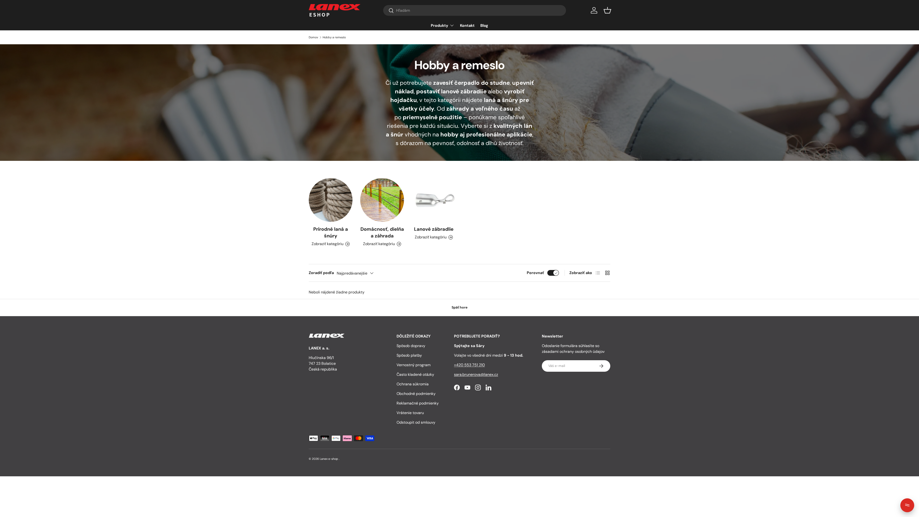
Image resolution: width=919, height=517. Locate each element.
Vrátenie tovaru (410, 412)
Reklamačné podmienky (418, 403)
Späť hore (459, 307)
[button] (607, 10)
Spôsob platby (409, 355)
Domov (313, 37)
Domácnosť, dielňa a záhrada (382, 232)
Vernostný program (414, 364)
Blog (484, 25)
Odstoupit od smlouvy (416, 422)
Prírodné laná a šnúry (330, 232)
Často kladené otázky (415, 374)
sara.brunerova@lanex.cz (476, 374)
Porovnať (535, 272)
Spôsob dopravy (411, 345)
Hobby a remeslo (334, 37)
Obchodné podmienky (416, 393)
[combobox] (474, 10)
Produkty (439, 25)
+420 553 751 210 (469, 364)
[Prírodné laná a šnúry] (331, 200)
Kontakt (467, 25)
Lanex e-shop (329, 459)
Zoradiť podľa (321, 272)
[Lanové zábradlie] (434, 200)
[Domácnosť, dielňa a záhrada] (382, 200)
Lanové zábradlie (434, 229)
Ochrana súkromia (413, 384)
